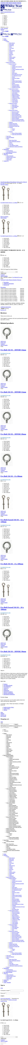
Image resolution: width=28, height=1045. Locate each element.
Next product (4, 217)
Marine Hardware (17, 182)
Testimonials (6, 690)
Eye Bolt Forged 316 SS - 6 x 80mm (9, 236)
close (2, 721)
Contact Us (6, 688)
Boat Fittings (10, 182)
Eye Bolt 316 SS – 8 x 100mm (12, 564)
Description (6, 282)
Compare (3, 274)
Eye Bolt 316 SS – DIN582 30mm (13, 651)
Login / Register (7, 982)
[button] (3, 341)
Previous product (4, 184)
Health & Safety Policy (8, 707)
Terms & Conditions (8, 691)
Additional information (8, 283)
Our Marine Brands (7, 685)
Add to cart (3, 273)
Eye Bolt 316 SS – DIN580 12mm (13, 392)
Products (5, 182)
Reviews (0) (6, 284)
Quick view (3, 342)
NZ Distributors (7, 686)
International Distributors (9, 694)
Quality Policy (6, 708)
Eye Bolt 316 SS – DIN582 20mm (13, 434)
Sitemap (5, 710)
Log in (2, 995)
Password (3, 993)
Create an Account (12, 999)
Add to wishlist (4, 276)
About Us (5, 689)
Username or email (5, 990)
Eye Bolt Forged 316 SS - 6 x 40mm (9, 202)
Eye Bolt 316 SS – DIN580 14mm (13, 350)
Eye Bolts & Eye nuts (17, 277)
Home (2, 182)
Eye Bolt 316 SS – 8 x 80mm (11, 476)
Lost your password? (5, 998)
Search (16, 724)
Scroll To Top (4, 1001)
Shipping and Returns (8, 693)
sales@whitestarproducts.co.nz (8, 12)
